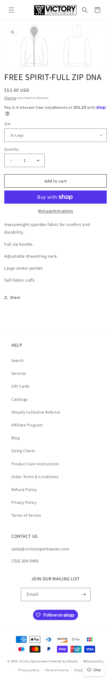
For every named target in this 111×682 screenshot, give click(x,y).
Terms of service (57, 670)
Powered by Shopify (63, 661)
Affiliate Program (27, 425)
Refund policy (93, 661)
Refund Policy (24, 489)
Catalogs (19, 399)
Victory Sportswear (33, 661)
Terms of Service (26, 515)
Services (18, 373)
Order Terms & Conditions (35, 476)
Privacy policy (29, 670)
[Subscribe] (84, 594)
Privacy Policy (23, 502)
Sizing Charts (23, 450)
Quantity (11, 149)
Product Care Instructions (35, 463)
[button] (11, 10)
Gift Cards (20, 386)
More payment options (55, 210)
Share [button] (15, 297)
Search (17, 360)
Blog (15, 437)
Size (7, 123)
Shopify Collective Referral (35, 412)
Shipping (10, 98)
